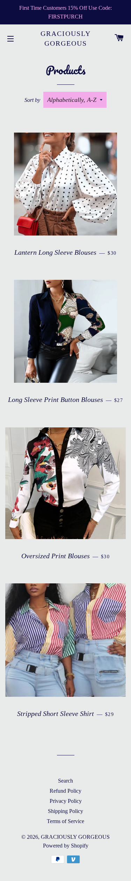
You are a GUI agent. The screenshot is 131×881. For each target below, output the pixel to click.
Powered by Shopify (65, 846)
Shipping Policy (65, 811)
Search (65, 781)
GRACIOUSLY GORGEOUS (66, 38)
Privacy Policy (66, 801)
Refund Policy (65, 791)
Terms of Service (65, 821)
